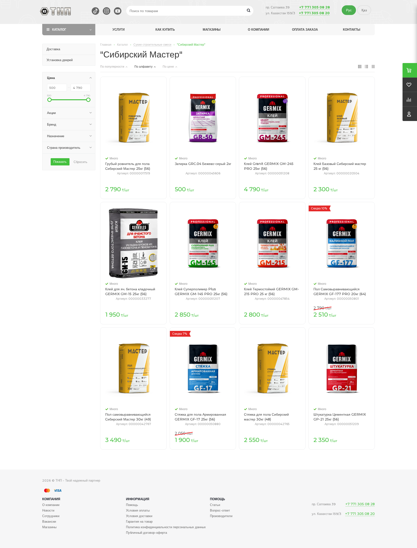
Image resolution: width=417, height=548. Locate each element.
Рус (349, 10)
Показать (60, 162)
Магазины (212, 29)
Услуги (118, 29)
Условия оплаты (138, 510)
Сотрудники (50, 516)
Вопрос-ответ (220, 510)
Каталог (59, 29)
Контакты (351, 29)
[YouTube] (117, 11)
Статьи (215, 505)
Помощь (217, 499)
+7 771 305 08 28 (314, 7)
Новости (48, 510)
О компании (258, 29)
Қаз (364, 10)
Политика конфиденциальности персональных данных (166, 527)
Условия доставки (139, 516)
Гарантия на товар (139, 521)
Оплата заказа (305, 29)
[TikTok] (95, 11)
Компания (51, 499)
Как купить (165, 29)
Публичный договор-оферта (146, 532)
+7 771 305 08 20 (314, 13)
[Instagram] (106, 11)
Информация (137, 499)
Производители (221, 516)
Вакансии (49, 521)
